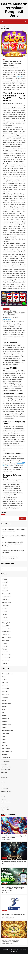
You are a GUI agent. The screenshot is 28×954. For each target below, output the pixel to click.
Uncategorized (6, 308)
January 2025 (5, 625)
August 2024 (5, 640)
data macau (4, 772)
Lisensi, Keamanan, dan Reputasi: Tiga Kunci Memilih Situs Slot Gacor (13, 530)
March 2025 (5, 620)
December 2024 (6, 628)
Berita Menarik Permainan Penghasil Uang (14, 9)
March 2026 (5, 591)
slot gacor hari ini (6, 724)
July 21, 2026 (9, 892)
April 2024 (5, 652)
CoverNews (22, 949)
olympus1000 (5, 694)
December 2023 (6, 655)
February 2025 (6, 623)
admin (5, 67)
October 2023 (5, 660)
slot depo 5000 (5, 809)
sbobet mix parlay (6, 703)
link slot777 (5, 682)
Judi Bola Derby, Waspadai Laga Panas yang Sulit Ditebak (13, 551)
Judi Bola (4, 679)
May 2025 (4, 614)
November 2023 (6, 657)
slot (2, 774)
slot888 (4, 742)
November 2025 (6, 596)
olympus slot (4, 793)
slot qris (4, 727)
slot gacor (4, 721)
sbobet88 (4, 706)
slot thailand (5, 733)
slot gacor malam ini (6, 801)
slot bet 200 (5, 715)
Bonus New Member (7, 673)
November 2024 (6, 631)
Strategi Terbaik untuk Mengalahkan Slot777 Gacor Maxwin (12, 63)
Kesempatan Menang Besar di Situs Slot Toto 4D (14, 536)
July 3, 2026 (9, 943)
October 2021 (5, 663)
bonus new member (6, 766)
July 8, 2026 (9, 917)
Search (3, 512)
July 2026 (4, 579)
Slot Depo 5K (5, 718)
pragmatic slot (4, 807)
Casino (4, 676)
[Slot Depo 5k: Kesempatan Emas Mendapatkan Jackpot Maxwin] (14, 929)
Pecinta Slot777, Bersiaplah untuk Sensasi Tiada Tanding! (14, 313)
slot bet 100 (4, 764)
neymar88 (4, 691)
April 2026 (5, 588)
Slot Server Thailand (7, 730)
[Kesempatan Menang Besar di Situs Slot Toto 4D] (14, 851)
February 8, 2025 (12, 67)
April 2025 (5, 617)
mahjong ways (4, 785)
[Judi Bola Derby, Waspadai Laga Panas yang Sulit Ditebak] (14, 904)
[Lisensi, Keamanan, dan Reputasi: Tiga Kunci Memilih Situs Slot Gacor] (14, 825)
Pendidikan (5, 697)
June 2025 (4, 611)
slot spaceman (4, 788)
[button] (2, 21)
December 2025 (6, 593)
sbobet (4, 700)
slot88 (3, 739)
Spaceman (4, 745)
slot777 (4, 736)
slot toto (3, 796)
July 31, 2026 (9, 839)
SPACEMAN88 (6, 748)
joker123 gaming (5, 769)
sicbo (3, 709)
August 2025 (5, 605)
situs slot (3, 799)
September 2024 (6, 637)
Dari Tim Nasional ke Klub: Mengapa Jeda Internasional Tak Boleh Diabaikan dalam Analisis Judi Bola (12, 544)
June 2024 (4, 646)
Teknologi (4, 754)
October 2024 (5, 634)
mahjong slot (5, 688)
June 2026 (4, 582)
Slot (4, 59)
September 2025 (6, 602)
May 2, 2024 (14, 317)
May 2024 (4, 649)
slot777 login (6, 319)
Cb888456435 (7, 317)
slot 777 (19, 76)
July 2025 (4, 608)
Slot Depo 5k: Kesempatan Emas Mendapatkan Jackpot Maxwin (10, 557)
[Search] (25, 21)
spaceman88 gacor (7, 751)
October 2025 (5, 599)
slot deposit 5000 (5, 761)
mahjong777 (4, 777)
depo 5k (3, 782)
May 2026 (4, 585)
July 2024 (4, 643)
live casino (5, 685)
